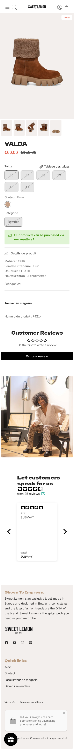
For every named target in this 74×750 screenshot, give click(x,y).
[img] (39, 488)
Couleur (14, 197)
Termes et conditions (31, 702)
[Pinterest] (31, 642)
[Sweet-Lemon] (37, 7)
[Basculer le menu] (7, 7)
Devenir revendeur (17, 686)
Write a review (37, 356)
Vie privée (10, 702)
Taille (8, 166)
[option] (37, 66)
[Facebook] (6, 642)
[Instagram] (22, 642)
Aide (8, 667)
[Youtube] (14, 642)
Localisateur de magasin (21, 680)
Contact (10, 673)
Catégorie (11, 213)
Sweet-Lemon (21, 738)
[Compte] (57, 7)
